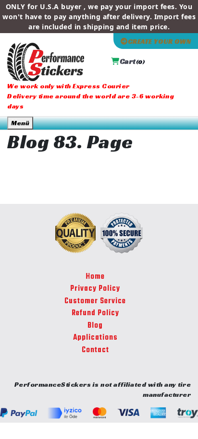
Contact (95, 350)
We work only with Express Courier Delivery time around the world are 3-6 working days (90, 96)
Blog (95, 326)
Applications (95, 338)
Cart (132, 61)
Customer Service (95, 301)
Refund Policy (95, 313)
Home (95, 277)
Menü (20, 123)
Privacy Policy (95, 289)
